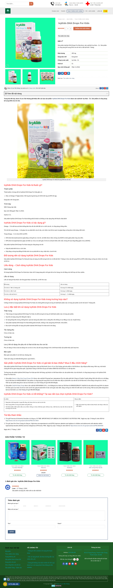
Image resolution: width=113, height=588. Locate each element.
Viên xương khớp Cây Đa (95, 467)
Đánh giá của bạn (13, 503)
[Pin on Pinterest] (65, 73)
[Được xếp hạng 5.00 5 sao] (17, 470)
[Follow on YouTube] (75, 563)
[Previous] (8, 43)
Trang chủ (61, 19)
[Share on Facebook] (59, 73)
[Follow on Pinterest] (69, 563)
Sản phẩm (70, 19)
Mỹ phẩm (8, 551)
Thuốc (63, 11)
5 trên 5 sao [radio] (55, 506)
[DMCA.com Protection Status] (57, 585)
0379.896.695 (72, 552)
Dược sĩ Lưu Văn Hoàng (14, 88)
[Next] (52, 43)
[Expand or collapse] (107, 93)
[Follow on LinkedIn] (72, 563)
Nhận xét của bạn (13, 509)
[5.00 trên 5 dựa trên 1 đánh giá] (61, 28)
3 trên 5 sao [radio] (30, 506)
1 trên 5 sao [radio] (10, 506)
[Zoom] (7, 65)
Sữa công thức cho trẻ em (12, 565)
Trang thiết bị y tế (10, 556)
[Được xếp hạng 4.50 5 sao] (95, 470)
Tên (9, 523)
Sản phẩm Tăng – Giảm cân (13, 567)
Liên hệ (99, 11)
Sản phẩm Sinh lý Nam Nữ (13, 559)
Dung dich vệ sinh (10, 562)
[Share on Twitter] (62, 73)
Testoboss (69, 467)
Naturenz (43, 467)
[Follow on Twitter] (66, 563)
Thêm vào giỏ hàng (82, 28)
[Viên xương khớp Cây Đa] (95, 452)
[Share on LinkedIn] (68, 73)
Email (60, 523)
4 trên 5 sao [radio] (41, 506)
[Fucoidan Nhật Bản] (17, 452)
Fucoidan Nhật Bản (17, 467)
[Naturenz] (43, 452)
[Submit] (31, 4)
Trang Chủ (55, 11)
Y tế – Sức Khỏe (90, 11)
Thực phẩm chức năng (74, 11)
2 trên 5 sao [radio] (19, 506)
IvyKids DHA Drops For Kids (61, 98)
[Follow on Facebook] (63, 563)
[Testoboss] (69, 452)
